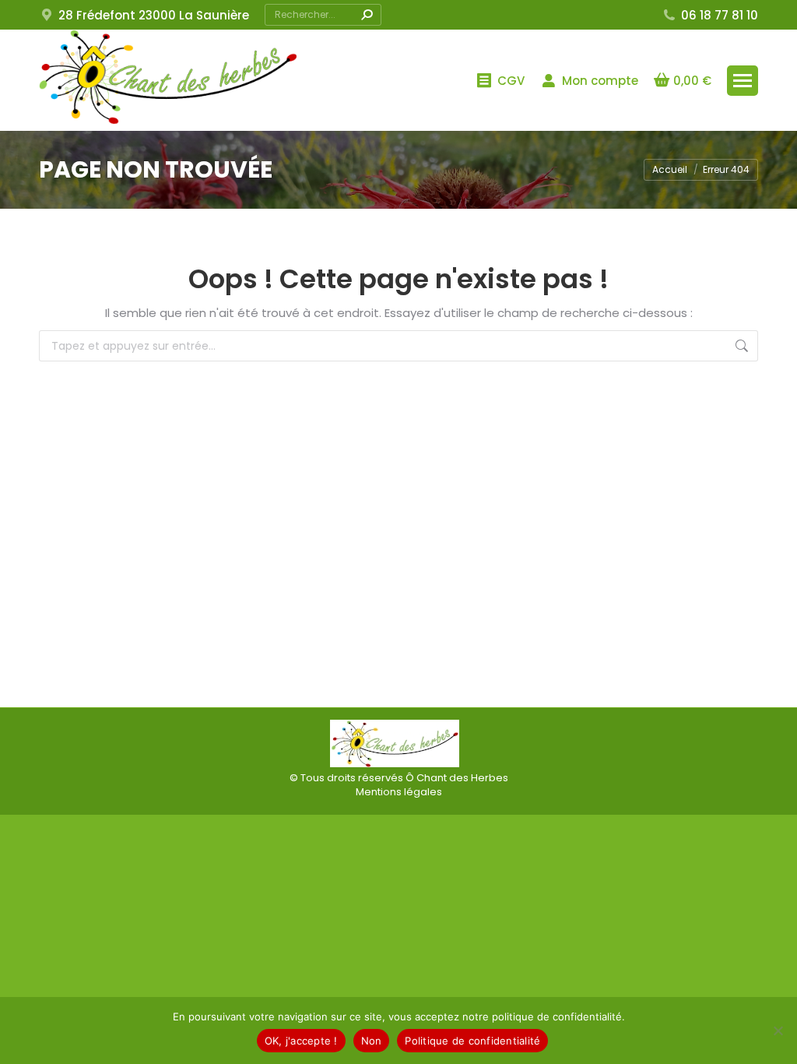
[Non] (777, 1030)
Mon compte (600, 80)
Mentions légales (399, 791)
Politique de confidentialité (472, 1040)
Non (371, 1040)
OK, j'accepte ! (301, 1040)
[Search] (366, 15)
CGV (511, 80)
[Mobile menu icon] (742, 80)
